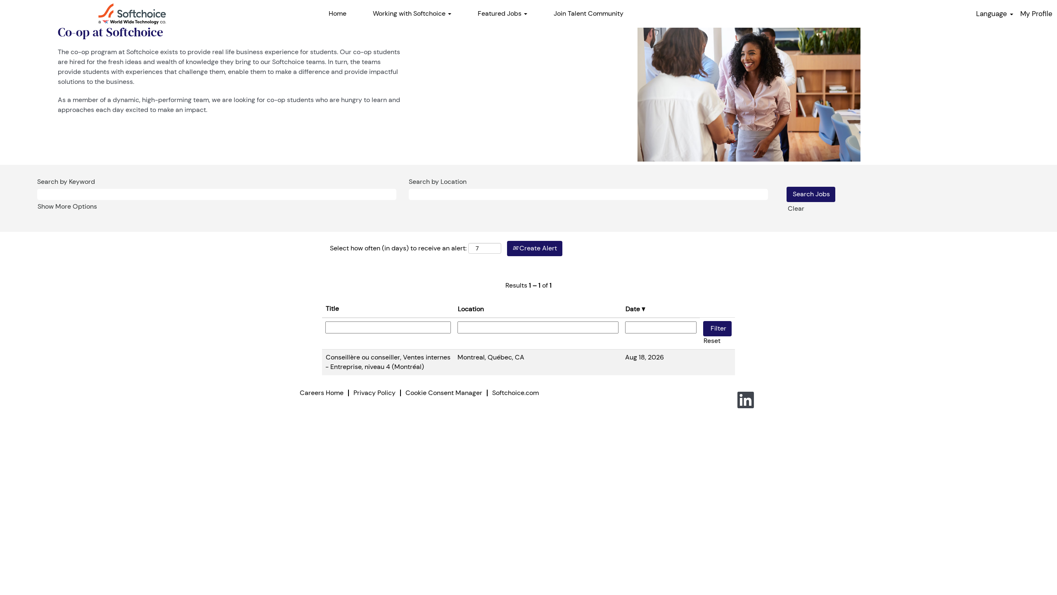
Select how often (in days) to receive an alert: (398, 248)
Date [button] (634, 309)
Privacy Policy (374, 392)
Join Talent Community (588, 13)
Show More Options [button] (67, 206)
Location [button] (471, 309)
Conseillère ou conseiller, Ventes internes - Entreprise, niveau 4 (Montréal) (387, 362)
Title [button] (332, 308)
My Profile (1036, 13)
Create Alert (537, 248)
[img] (132, 14)
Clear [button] (796, 208)
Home (337, 13)
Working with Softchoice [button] (410, 13)
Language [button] (992, 13)
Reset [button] (712, 340)
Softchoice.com (515, 392)
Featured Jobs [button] (500, 13)
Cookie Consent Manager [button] (443, 392)
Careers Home (322, 392)
